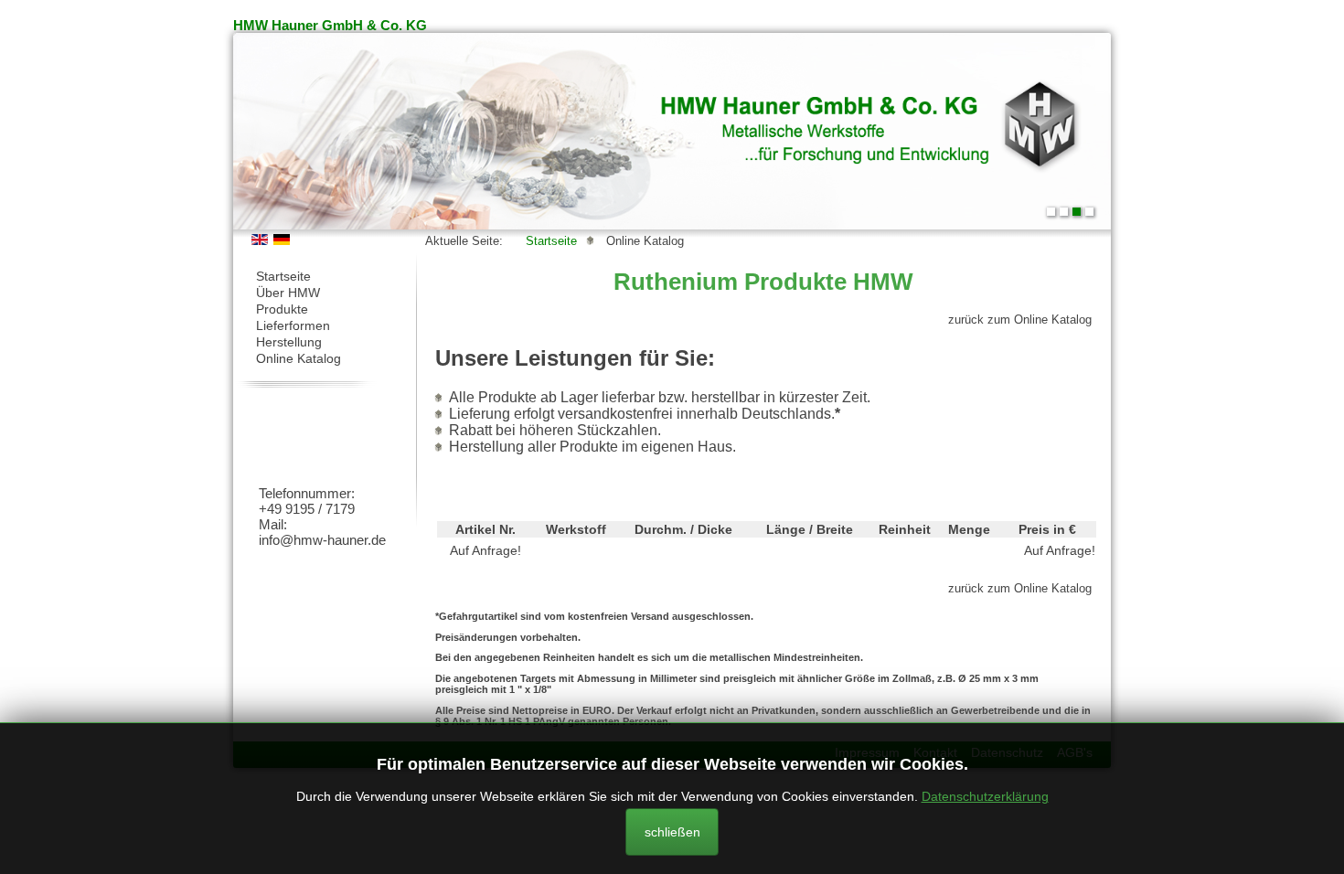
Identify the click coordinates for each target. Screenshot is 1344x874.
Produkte (282, 309)
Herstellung (289, 342)
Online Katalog (298, 358)
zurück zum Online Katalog (1020, 319)
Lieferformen (293, 325)
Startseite (283, 276)
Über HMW (288, 292)
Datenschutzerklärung (985, 796)
